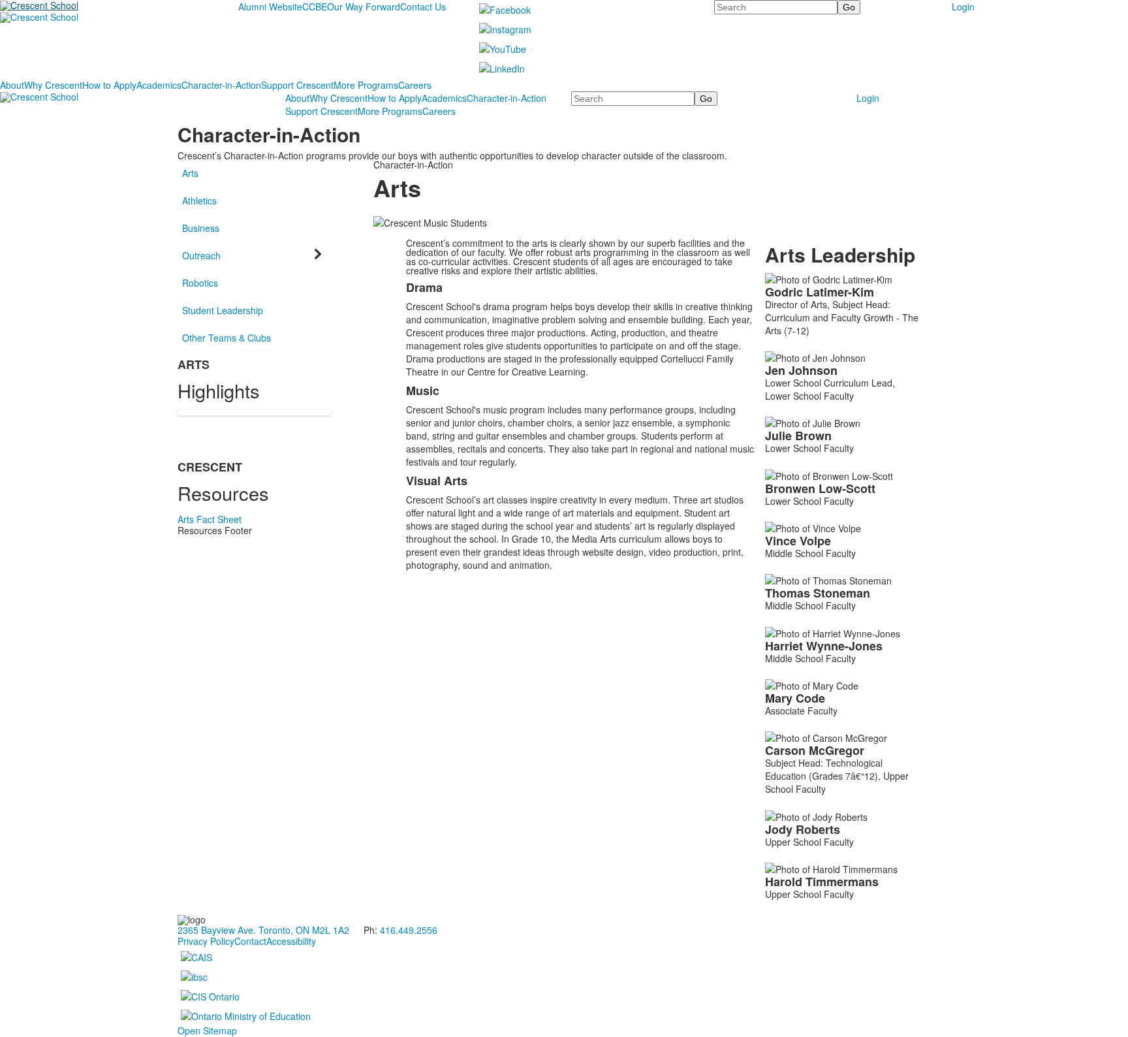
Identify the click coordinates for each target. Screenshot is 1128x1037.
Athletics (199, 200)
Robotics (200, 282)
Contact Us (423, 6)
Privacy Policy (206, 941)
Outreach (201, 255)
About (12, 84)
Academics (158, 84)
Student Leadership (222, 310)
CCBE (314, 6)
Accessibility (291, 941)
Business (200, 227)
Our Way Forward (363, 6)
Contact (250, 941)
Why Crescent (53, 84)
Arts (190, 173)
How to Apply (109, 84)
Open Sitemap (207, 1030)
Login (963, 6)
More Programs (366, 84)
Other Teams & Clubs (226, 337)
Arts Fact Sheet (210, 519)
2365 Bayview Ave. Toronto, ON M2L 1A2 (263, 929)
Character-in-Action (221, 84)
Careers (414, 84)
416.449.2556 (408, 929)
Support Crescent (297, 84)
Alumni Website (270, 6)
